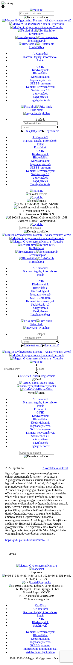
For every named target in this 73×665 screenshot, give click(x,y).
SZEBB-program (40, 167)
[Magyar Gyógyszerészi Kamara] (36, 565)
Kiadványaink (40, 154)
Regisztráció (52, 131)
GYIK (40, 150)
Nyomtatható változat (55, 468)
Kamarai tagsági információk (40, 140)
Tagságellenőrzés (40, 184)
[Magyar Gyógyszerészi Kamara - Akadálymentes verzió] (36, 20)
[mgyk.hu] (36, 9)
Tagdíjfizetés (40, 181)
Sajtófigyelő (40, 625)
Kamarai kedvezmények (40, 170)
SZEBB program (40, 645)
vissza (12, 553)
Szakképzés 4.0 (40, 174)
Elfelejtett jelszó (33, 131)
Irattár (40, 144)
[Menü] (36, 200)
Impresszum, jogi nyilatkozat (40, 648)
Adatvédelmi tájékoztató (40, 652)
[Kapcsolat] (36, 568)
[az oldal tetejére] (36, 194)
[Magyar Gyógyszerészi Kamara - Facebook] (36, 23)
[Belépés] (57, 127)
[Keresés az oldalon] (36, 17)
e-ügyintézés (40, 177)
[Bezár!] (36, 6)
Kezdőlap (40, 605)
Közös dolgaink (40, 160)
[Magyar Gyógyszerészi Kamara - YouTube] (36, 27)
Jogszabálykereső (40, 164)
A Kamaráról (40, 137)
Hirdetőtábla (40, 157)
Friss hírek (40, 147)
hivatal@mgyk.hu (40, 582)
